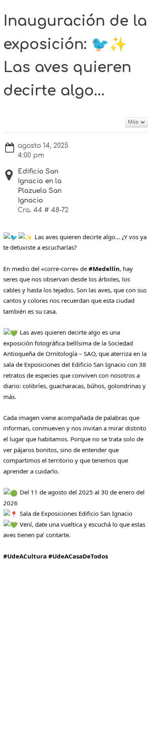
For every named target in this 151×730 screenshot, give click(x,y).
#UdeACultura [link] (25, 556)
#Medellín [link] (104, 269)
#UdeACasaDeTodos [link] (78, 556)
